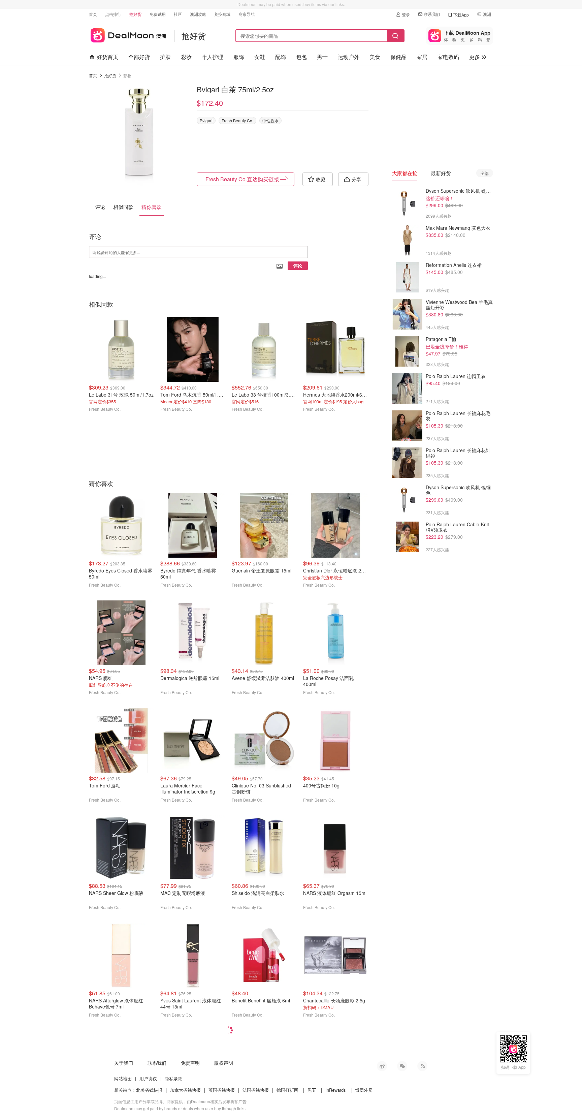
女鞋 (259, 57)
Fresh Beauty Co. (237, 120)
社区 (178, 14)
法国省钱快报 (256, 1090)
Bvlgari (206, 120)
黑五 (312, 1090)
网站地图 (123, 1078)
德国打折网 (287, 1090)
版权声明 (223, 1062)
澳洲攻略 (198, 14)
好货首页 (107, 57)
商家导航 (246, 14)
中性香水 (270, 120)
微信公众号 (402, 1066)
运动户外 (348, 57)
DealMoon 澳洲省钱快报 (127, 34)
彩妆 (186, 57)
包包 (301, 57)
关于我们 (123, 1062)
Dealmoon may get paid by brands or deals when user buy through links (180, 1108)
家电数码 (448, 57)
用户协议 (148, 1078)
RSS (422, 1066)
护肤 (165, 57)
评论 (297, 265)
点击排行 (113, 14)
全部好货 (139, 57)
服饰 (238, 57)
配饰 (280, 57)
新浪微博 (382, 1066)
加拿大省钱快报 (185, 1090)
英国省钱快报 (221, 1090)
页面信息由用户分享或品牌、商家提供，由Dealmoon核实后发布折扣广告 (180, 1101)
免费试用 (158, 14)
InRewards (335, 1090)
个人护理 (212, 57)
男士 (322, 57)
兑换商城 (222, 14)
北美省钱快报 (149, 1090)
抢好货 (135, 14)
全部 (485, 173)
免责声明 (190, 1062)
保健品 (398, 57)
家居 (422, 57)
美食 (374, 57)
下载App (461, 15)
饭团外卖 (364, 1090)
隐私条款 (173, 1078)
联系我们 (432, 14)
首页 (93, 14)
